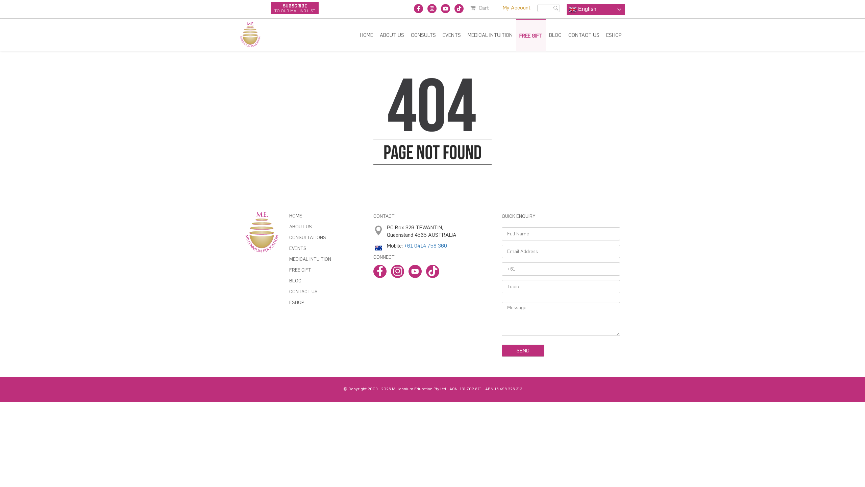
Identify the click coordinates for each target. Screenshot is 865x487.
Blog (555, 35)
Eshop (614, 35)
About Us (392, 35)
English (586, 9)
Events (452, 35)
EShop (296, 302)
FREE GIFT (530, 36)
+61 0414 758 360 (425, 245)
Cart (484, 8)
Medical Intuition (490, 35)
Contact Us (583, 35)
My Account (516, 7)
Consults (423, 35)
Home (366, 35)
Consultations (307, 237)
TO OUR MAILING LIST (294, 8)
